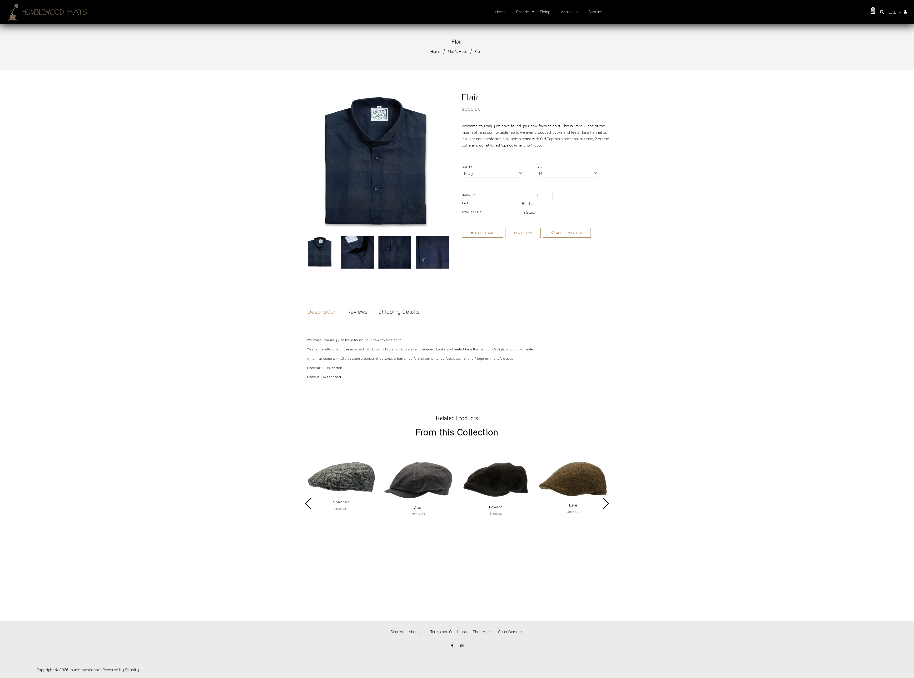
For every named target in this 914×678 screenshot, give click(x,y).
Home (435, 51)
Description (322, 312)
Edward (495, 507)
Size (540, 167)
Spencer (341, 502)
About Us (417, 631)
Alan (418, 508)
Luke (573, 505)
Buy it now (523, 233)
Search (397, 631)
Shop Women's (510, 631)
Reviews (358, 312)
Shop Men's (482, 631)
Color (467, 167)
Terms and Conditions (448, 631)
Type (465, 203)
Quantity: (469, 195)
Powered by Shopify (121, 670)
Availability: (472, 212)
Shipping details (399, 312)
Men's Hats (457, 51)
